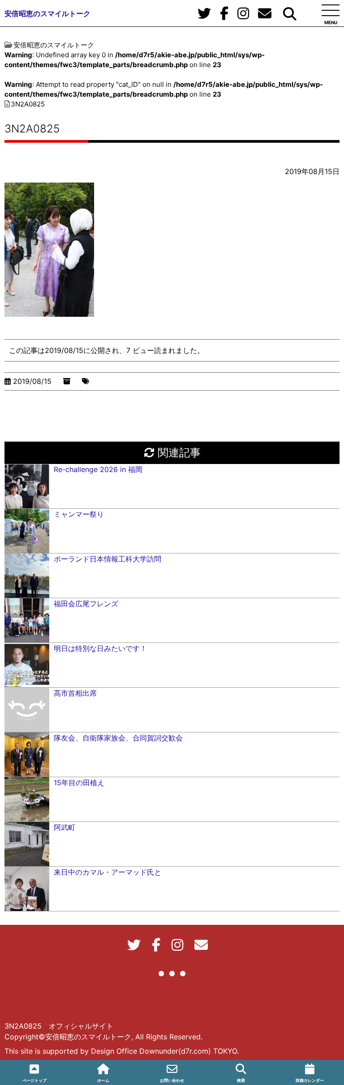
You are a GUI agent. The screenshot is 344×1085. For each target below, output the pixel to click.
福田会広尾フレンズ (86, 603)
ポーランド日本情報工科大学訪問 (107, 558)
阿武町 (64, 827)
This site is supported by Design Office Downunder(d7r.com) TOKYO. (121, 1051)
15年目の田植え (79, 782)
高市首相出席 (75, 693)
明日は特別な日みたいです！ (100, 648)
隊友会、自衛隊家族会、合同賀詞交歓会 (118, 737)
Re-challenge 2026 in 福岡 (98, 469)
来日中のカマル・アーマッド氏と (107, 872)
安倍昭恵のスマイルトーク (47, 13)
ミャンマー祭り (79, 514)
